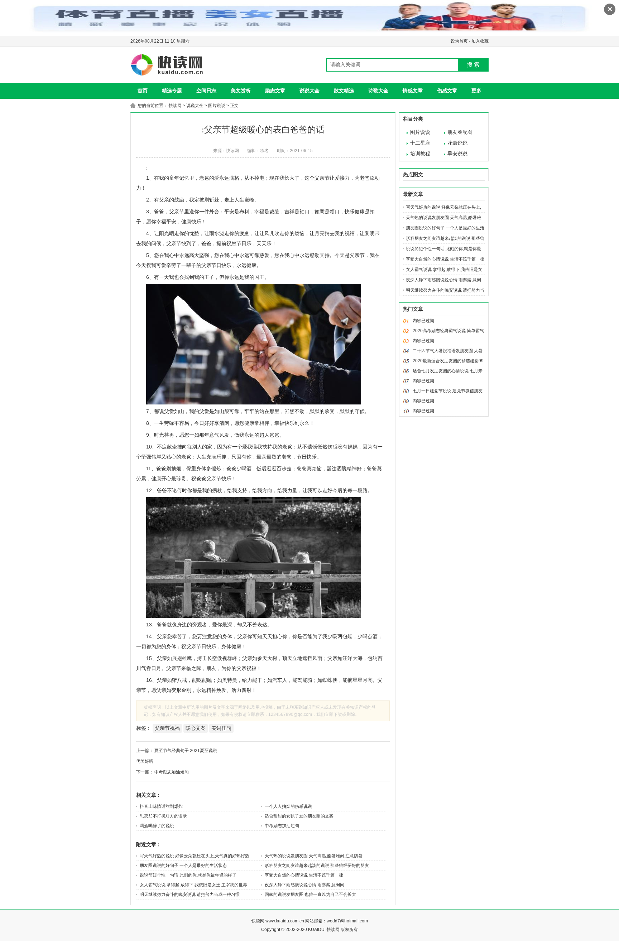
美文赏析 (241, 90)
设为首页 (459, 41)
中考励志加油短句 (171, 772)
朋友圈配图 (459, 132)
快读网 (175, 105)
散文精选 (344, 90)
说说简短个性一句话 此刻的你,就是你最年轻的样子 (188, 875)
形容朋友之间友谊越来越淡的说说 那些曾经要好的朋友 (317, 865)
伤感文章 (447, 90)
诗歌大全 (378, 90)
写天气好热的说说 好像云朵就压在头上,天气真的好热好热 (194, 855)
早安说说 (457, 153)
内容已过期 (423, 320)
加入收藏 (480, 41)
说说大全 (309, 90)
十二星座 (420, 143)
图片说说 (216, 105)
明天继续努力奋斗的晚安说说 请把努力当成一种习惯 (190, 894)
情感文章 (413, 90)
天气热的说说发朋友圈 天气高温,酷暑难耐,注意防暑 (314, 855)
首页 (143, 90)
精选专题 (172, 90)
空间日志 (206, 90)
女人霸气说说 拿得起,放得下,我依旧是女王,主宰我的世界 (193, 884)
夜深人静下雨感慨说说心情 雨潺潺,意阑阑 (304, 884)
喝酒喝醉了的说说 (157, 825)
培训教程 (420, 153)
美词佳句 (221, 728)
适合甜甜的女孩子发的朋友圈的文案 (299, 816)
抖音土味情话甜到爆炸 (161, 806)
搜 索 (473, 65)
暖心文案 (196, 728)
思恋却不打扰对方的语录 (163, 816)
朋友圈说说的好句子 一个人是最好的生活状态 (183, 865)
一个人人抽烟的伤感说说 (288, 806)
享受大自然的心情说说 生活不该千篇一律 (304, 875)
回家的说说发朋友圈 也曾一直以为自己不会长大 (310, 894)
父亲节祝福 (167, 728)
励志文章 (275, 90)
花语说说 (457, 143)
